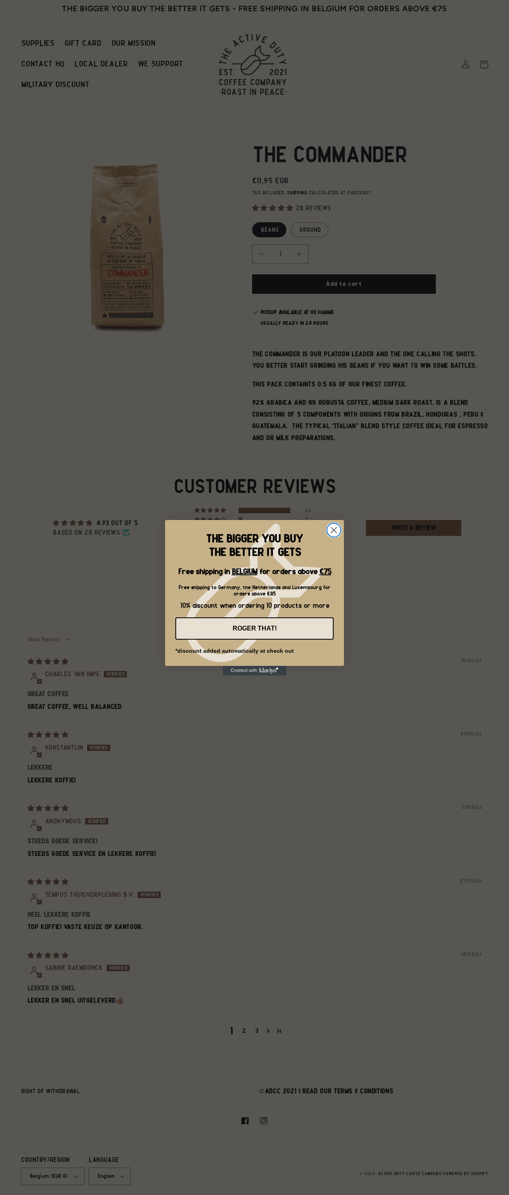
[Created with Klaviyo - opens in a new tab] (254, 670)
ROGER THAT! (255, 628)
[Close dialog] (334, 530)
